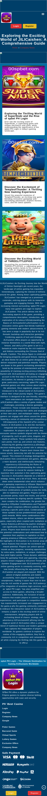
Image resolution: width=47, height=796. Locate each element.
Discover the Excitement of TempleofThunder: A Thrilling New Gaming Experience (23, 189)
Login (5, 708)
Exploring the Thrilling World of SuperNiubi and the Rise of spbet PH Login (23, 116)
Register (6, 712)
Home (15, 48)
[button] (43, 14)
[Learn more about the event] (23, 5)
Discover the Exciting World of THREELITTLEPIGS (23, 260)
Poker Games (8, 727)
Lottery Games (9, 739)
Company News (27, 48)
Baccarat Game (9, 731)
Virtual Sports (9, 735)
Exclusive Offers (10, 743)
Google (5, 721)
